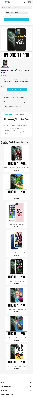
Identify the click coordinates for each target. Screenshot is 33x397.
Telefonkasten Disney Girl (17, 224)
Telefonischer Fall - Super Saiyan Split (16, 253)
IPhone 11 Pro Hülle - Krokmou (16, 281)
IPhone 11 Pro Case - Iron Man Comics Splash (16, 167)
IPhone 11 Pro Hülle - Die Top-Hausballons (16, 338)
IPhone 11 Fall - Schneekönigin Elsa (16, 309)
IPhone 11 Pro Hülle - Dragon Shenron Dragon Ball (16, 196)
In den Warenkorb (17, 90)
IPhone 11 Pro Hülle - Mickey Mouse (16, 366)
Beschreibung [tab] (9, 115)
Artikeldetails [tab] (20, 115)
